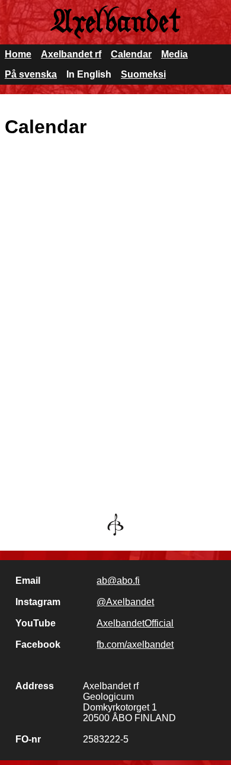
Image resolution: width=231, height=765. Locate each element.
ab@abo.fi (118, 581)
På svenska (31, 74)
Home (18, 54)
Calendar (131, 54)
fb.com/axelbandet (135, 644)
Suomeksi (143, 74)
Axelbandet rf (71, 54)
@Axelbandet (125, 602)
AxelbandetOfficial (135, 623)
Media (174, 54)
